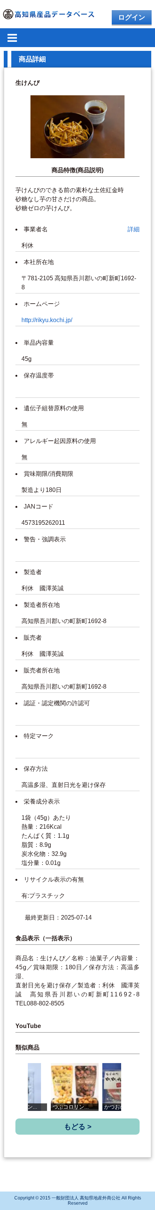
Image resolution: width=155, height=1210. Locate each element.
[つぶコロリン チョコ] (75, 1087)
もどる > (77, 1127)
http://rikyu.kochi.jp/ (46, 320)
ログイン (131, 17)
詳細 (134, 229)
